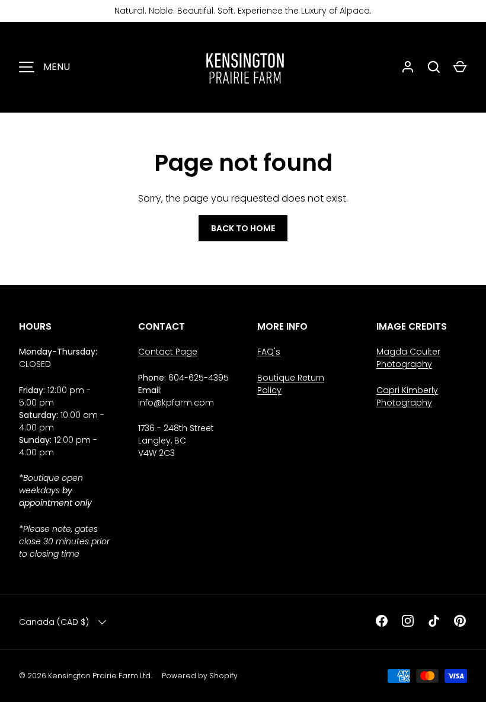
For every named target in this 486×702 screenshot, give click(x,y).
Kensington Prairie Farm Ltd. (100, 676)
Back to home (243, 228)
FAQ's (268, 352)
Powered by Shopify (200, 676)
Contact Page (167, 352)
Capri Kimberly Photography (407, 396)
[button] (460, 67)
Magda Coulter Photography (408, 358)
